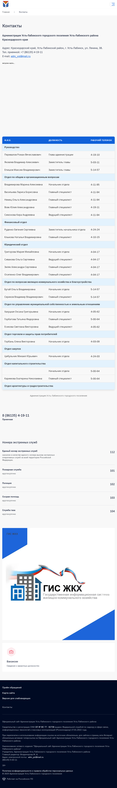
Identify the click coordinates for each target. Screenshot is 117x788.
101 (112, 470)
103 (112, 497)
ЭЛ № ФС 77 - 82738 (44, 727)
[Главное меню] (112, 4)
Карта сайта (8, 692)
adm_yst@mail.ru (21, 56)
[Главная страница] (8, 4)
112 (112, 452)
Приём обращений (12, 687)
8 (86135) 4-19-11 (15, 415)
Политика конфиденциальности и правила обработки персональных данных (37, 771)
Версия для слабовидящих (16, 698)
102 (112, 484)
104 (112, 511)
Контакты (23, 12)
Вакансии (12, 661)
